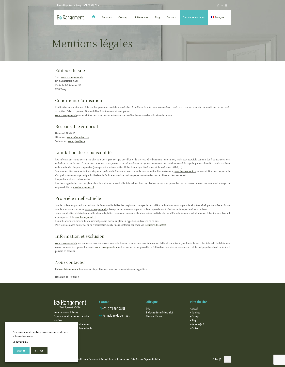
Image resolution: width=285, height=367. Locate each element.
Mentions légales (154, 316)
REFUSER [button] (39, 350)
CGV (148, 308)
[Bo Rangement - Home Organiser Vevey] (70, 17)
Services (195, 312)
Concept (195, 316)
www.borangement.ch (72, 77)
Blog (193, 320)
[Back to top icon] (227, 359)
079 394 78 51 (92, 5)
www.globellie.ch (76, 141)
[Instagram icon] (226, 5)
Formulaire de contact (116, 315)
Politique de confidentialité (159, 312)
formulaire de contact (155, 225)
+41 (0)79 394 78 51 (113, 308)
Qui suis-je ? (197, 324)
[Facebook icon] (218, 5)
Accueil (194, 308)
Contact (195, 328)
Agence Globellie (152, 359)
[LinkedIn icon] (222, 5)
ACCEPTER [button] (21, 350)
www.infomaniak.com (78, 137)
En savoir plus (20, 341)
